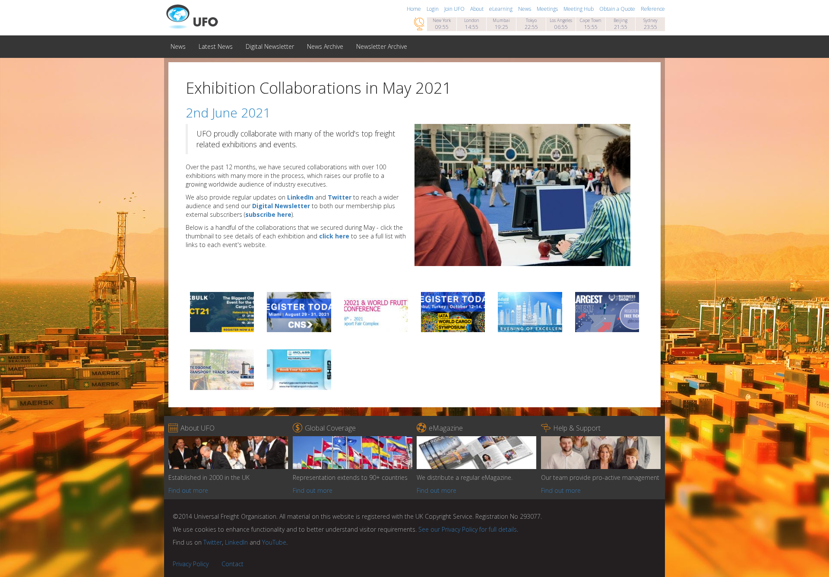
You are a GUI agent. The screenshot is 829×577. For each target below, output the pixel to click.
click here (334, 236)
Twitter (339, 197)
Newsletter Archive (381, 46)
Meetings (548, 9)
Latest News (216, 46)
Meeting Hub (579, 9)
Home (414, 9)
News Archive (325, 46)
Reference (653, 9)
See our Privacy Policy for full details (467, 529)
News (525, 9)
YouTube (274, 542)
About (477, 9)
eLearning (501, 9)
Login (433, 9)
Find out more (188, 490)
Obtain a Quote (617, 9)
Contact (232, 564)
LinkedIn (300, 197)
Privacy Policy (191, 564)
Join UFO (455, 9)
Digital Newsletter (270, 46)
